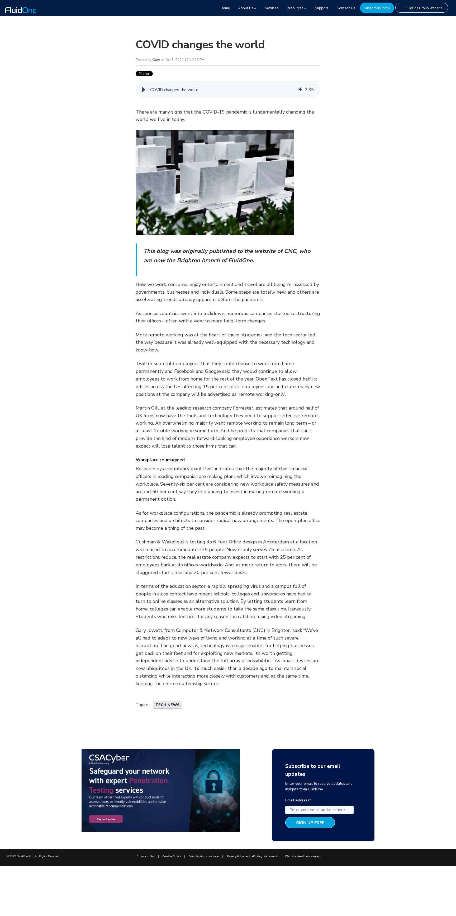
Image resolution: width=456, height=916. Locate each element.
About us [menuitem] (245, 8)
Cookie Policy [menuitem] (171, 856)
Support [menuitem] (321, 8)
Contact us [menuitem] (346, 8)
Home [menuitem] (225, 8)
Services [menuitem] (271, 8)
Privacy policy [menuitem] (146, 856)
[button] (143, 89)
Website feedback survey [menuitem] (302, 856)
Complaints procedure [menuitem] (203, 856)
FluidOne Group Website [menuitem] (424, 8)
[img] (300, 90)
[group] (228, 90)
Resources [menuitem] (295, 8)
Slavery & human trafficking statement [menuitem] (251, 856)
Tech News (167, 704)
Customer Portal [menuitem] (377, 8)
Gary (156, 60)
